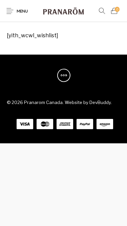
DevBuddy (100, 102)
